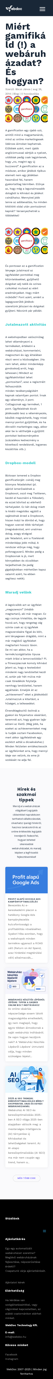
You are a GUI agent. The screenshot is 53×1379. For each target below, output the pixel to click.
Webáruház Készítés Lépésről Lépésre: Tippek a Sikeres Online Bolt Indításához (26, 1002)
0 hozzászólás (30, 93)
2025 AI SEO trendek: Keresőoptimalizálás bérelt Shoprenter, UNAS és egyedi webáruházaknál (26, 1102)
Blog (16, 93)
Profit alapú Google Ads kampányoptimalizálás (24, 900)
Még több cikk (27, 1178)
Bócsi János (22, 89)
